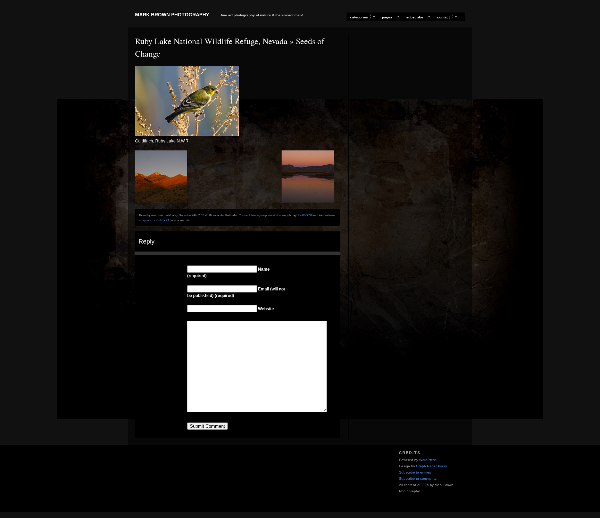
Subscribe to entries (415, 472)
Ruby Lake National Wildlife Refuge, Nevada (211, 41)
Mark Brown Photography (172, 14)
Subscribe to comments (417, 478)
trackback (161, 220)
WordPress (427, 460)
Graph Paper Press (431, 466)
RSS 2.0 (307, 215)
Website (266, 308)
